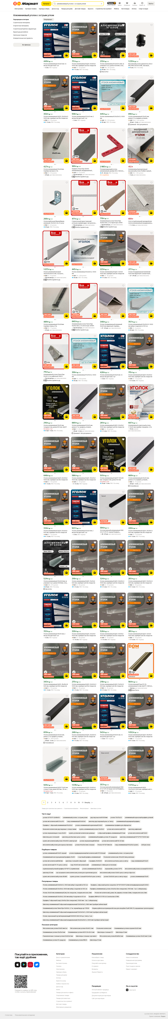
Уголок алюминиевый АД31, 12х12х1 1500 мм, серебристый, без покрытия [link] (140, 634)
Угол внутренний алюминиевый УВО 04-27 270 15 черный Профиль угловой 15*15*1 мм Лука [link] (111, 531)
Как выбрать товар (98, 957)
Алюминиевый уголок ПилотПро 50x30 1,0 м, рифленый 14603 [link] (54, 375)
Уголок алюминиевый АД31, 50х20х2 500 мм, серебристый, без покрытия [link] (55, 531)
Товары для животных (63, 998)
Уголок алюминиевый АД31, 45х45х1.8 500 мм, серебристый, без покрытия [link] (56, 685)
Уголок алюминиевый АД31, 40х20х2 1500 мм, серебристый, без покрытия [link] (84, 479)
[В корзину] (66, 55)
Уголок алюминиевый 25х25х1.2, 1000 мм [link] (84, 272)
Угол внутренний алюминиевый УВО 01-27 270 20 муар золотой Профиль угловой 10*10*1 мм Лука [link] (112, 788)
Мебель (58, 960)
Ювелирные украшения (63, 1007)
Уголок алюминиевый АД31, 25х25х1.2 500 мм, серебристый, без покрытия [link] (140, 531)
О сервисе (95, 966)
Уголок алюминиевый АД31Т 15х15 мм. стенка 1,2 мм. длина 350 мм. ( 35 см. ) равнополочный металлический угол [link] (56, 788)
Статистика (8, 1015)
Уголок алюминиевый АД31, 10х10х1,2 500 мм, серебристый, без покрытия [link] (140, 582)
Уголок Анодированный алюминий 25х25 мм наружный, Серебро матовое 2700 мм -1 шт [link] (111, 325)
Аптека (58, 978)
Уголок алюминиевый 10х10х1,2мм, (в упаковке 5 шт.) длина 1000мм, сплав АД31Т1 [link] (112, 64)
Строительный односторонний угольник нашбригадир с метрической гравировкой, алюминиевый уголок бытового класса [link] (84, 222)
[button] (48, 19)
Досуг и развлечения (63, 957)
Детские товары (61, 1004)
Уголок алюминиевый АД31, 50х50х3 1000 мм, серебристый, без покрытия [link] (84, 788)
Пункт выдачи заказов (133, 966)
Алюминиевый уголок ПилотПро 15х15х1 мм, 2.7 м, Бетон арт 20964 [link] (83, 324)
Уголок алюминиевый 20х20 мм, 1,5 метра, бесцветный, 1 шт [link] (55, 64)
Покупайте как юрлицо (99, 963)
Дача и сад (59, 986)
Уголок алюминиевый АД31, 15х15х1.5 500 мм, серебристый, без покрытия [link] (112, 685)
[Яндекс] (163, 1016)
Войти (151, 4)
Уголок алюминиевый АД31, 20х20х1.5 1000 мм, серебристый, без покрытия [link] (56, 117)
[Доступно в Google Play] (24, 967)
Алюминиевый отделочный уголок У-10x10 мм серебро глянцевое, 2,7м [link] (140, 426)
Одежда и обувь (61, 972)
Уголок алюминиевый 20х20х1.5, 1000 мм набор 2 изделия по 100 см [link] (140, 325)
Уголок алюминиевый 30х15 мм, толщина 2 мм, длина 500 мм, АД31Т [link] (55, 426)
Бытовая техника (61, 963)
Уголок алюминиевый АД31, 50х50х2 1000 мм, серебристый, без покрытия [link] (84, 64)
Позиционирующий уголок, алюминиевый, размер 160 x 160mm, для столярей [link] (111, 170)
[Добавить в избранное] (66, 25)
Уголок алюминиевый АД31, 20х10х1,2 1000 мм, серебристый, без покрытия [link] (84, 685)
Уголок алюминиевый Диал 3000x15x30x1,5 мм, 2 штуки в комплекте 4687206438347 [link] (53, 272)
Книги (58, 989)
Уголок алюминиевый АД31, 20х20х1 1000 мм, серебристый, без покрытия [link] (112, 426)
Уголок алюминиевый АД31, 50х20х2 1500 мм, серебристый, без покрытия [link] (140, 375)
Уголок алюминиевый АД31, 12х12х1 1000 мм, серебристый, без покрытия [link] (112, 272)
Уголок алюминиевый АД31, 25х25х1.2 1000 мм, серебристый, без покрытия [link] (112, 582)
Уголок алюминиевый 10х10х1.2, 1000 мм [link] (84, 375)
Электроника (60, 969)
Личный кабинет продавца (100, 989)
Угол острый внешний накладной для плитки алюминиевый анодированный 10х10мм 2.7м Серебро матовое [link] (140, 222)
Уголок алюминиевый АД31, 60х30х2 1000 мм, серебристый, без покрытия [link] (56, 479)
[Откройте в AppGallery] (30, 967)
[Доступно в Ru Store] (36, 967)
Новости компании (132, 957)
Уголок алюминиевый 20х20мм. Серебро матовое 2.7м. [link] (54, 170)
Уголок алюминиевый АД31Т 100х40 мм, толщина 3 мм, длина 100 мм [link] (112, 479)
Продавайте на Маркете (99, 992)
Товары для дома (61, 975)
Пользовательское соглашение (25, 1015)
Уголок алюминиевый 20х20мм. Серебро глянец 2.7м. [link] (54, 325)
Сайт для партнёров (98, 998)
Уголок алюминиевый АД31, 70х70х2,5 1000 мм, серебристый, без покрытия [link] (140, 788)
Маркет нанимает (131, 969)
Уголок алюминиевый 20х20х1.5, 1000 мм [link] (112, 117)
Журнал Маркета (97, 972)
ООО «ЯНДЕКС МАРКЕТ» (158, 1014)
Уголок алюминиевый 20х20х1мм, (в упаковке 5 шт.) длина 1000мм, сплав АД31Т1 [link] (55, 582)
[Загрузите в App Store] (17, 967)
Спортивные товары (62, 995)
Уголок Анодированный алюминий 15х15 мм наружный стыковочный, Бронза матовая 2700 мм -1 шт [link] (139, 272)
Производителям (131, 963)
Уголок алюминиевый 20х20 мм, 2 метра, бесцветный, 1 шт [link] (83, 117)
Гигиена (58, 966)
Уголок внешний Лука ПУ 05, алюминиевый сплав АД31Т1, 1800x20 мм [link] (140, 685)
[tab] (18, 9)
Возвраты (95, 969)
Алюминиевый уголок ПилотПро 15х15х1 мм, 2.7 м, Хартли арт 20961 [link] (111, 221)
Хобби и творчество (62, 984)
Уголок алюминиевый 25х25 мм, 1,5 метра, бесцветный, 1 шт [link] (111, 375)
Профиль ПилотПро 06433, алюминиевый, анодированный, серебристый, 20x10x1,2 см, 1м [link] (82, 169)
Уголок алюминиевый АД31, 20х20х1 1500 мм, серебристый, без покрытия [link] (84, 634)
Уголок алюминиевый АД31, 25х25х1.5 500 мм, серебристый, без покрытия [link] (84, 735)
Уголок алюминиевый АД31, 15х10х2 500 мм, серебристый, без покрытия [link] (83, 582)
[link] (51, 817)
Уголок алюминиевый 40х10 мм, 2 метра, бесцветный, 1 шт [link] (54, 634)
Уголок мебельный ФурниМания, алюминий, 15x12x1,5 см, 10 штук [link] (54, 222)
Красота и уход (61, 981)
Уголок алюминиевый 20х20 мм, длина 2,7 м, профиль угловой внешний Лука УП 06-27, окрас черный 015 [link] (140, 117)
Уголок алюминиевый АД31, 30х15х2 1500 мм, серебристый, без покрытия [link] (112, 634)
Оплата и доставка (98, 960)
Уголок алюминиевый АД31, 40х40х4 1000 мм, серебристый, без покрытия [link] (140, 735)
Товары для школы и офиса (64, 992)
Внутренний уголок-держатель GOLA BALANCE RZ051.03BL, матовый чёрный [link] (140, 64)
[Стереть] (101, 4)
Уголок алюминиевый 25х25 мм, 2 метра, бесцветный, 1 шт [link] (82, 531)
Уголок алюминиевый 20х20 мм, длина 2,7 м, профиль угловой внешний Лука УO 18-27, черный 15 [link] (83, 426)
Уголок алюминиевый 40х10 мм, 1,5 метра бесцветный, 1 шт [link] (111, 735)
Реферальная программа (134, 960)
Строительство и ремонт (64, 1001)
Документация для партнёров (101, 995)
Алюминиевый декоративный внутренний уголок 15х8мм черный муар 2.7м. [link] (139, 170)
